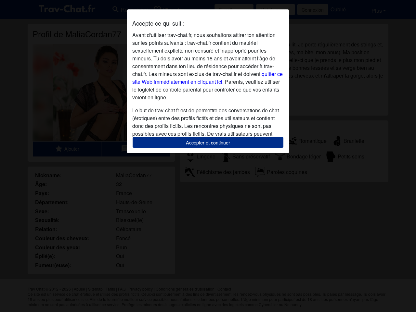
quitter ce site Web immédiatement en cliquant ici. (207, 77)
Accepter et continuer (208, 142)
